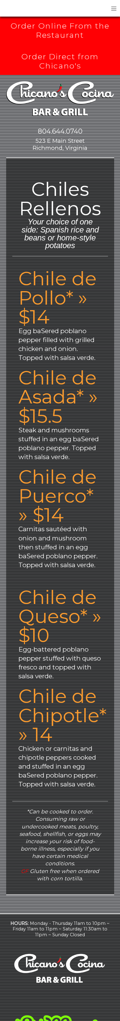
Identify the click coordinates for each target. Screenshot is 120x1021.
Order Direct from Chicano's (60, 61)
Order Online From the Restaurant (60, 30)
